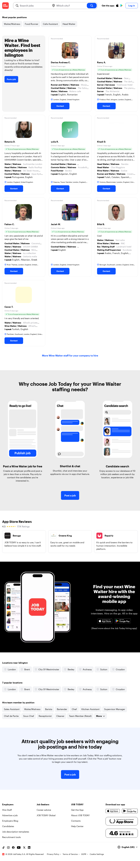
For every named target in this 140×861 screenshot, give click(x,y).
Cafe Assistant (50, 24)
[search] (92, 5)
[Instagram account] (8, 847)
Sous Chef (28, 716)
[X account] (24, 847)
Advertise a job (10, 815)
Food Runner (31, 24)
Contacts (76, 820)
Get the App (77, 810)
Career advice (44, 810)
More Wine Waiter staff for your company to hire (70, 355)
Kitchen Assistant (90, 709)
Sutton (103, 669)
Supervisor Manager (114, 709)
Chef (74, 709)
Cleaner (60, 716)
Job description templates (15, 831)
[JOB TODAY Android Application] (122, 620)
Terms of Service (70, 854)
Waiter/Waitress (12, 24)
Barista (48, 709)
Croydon (120, 669)
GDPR (83, 854)
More (99, 716)
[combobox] (34, 5)
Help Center (77, 826)
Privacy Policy (53, 854)
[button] (70, 74)
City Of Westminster (48, 669)
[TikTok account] (3, 847)
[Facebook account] (13, 847)
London (12, 669)
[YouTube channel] (19, 847)
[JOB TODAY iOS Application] (105, 620)
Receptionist (45, 716)
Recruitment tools (11, 837)
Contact (60, 106)
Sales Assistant (12, 709)
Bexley (71, 669)
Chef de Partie (11, 716)
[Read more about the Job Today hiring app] (114, 628)
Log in (131, 5)
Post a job (11, 79)
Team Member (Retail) (80, 716)
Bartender (62, 709)
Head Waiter (69, 24)
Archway (87, 669)
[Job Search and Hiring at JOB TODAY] (5, 5)
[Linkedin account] (29, 847)
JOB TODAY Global (46, 815)
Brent (27, 669)
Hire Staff (7, 810)
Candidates (8, 826)
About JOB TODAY (80, 815)
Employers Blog (10, 820)
